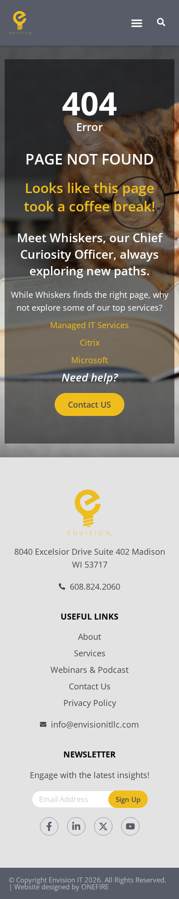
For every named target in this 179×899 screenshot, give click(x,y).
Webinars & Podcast (89, 669)
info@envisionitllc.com (95, 724)
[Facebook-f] (49, 826)
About (89, 636)
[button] (136, 23)
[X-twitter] (103, 826)
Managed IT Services (89, 324)
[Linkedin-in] (76, 826)
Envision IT (66, 879)
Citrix (90, 342)
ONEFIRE (95, 886)
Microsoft (89, 359)
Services (90, 653)
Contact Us (90, 686)
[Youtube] (130, 826)
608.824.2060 (95, 586)
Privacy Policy (89, 702)
